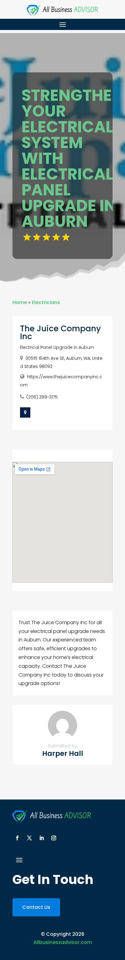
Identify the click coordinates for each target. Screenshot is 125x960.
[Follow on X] (29, 838)
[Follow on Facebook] (17, 838)
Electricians (46, 302)
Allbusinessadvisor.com (62, 942)
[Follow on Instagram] (54, 838)
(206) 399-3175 (42, 397)
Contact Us (36, 907)
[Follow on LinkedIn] (41, 838)
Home (19, 302)
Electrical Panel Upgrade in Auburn (57, 347)
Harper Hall (62, 753)
